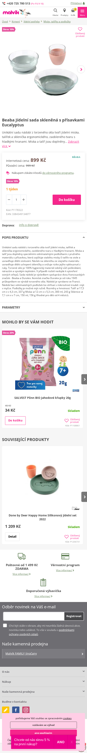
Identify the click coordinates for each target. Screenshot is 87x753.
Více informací (21, 573)
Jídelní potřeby (32, 21)
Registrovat (74, 616)
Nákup (6, 682)
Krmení (16, 21)
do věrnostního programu (58, 173)
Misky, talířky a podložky (57, 21)
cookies (67, 718)
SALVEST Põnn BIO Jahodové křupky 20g (42, 398)
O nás (5, 672)
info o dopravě (29, 225)
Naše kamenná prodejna (18, 691)
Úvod (5, 21)
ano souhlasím (43, 733)
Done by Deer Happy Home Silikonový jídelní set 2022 (42, 517)
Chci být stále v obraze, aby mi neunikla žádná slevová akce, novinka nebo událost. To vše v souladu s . (44, 630)
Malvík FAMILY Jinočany (21, 653)
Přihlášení (76, 3)
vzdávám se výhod (43, 725)
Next (81, 69)
